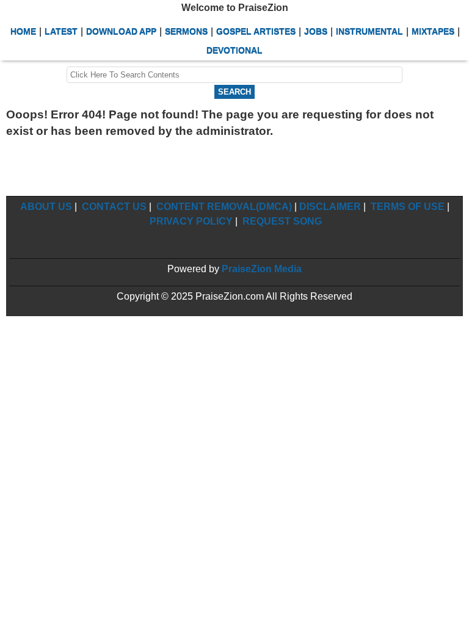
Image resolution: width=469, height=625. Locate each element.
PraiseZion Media (262, 269)
